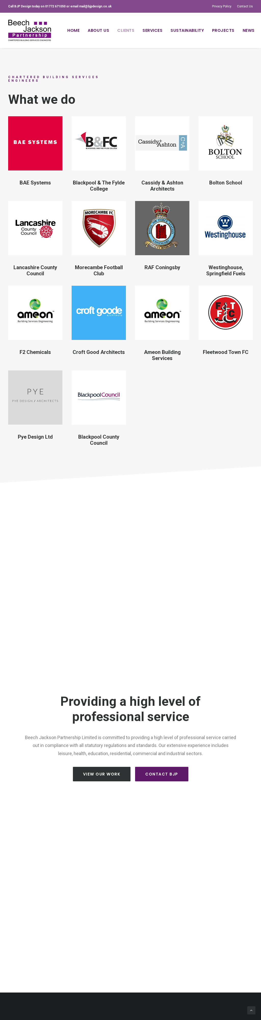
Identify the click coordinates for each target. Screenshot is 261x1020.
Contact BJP (161, 774)
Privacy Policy (221, 6)
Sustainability (187, 30)
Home (73, 30)
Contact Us (245, 6)
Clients (125, 30)
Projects (223, 30)
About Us (98, 30)
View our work (102, 774)
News (249, 30)
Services (152, 30)
